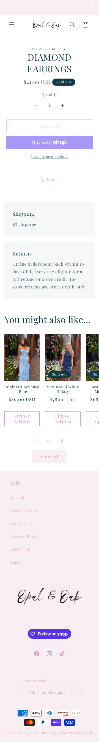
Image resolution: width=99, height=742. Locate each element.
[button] (11, 24)
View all (49, 456)
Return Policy (24, 510)
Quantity (49, 94)
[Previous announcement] (10, 7)
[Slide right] (62, 441)
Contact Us (21, 523)
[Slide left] (37, 441)
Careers (18, 562)
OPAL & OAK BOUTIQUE (40, 733)
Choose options (21, 418)
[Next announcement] (88, 7)
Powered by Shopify (77, 733)
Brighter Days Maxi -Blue (22, 389)
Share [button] (52, 179)
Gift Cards (21, 549)
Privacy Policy (24, 536)
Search (17, 498)
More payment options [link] (49, 156)
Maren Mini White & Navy (62, 389)
